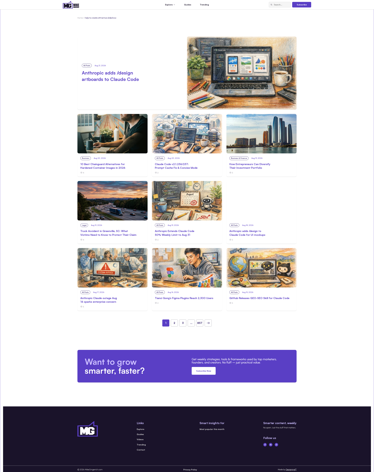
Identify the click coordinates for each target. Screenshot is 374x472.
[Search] (271, 5)
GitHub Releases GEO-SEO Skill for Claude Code (259, 298)
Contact (141, 449)
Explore (140, 429)
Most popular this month (212, 429)
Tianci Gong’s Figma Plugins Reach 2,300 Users (184, 298)
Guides (187, 4)
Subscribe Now (203, 371)
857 (199, 322)
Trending (204, 4)
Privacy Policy (190, 469)
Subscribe (302, 4)
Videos (140, 439)
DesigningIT (291, 469)
